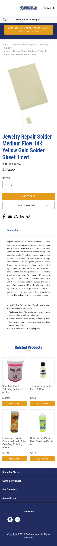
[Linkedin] (22, 216)
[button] (28, 230)
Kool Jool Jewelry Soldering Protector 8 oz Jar (13, 389)
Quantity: (6, 177)
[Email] (10, 216)
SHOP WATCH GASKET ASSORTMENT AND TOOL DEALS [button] (28, 29)
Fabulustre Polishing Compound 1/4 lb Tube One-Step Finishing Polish (14, 443)
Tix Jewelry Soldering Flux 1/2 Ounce (41, 388)
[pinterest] (17, 519)
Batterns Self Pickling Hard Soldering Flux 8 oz (41, 441)
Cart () (51, 8)
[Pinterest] (28, 216)
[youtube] (10, 519)
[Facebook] (4, 216)
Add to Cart (14, 403)
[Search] (3, 19)
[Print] (16, 216)
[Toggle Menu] (4, 8)
